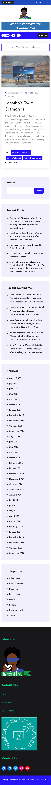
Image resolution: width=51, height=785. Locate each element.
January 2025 (15, 468)
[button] (7, 2)
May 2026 (14, 394)
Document (13, 589)
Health (12, 599)
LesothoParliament (14, 158)
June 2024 (14, 505)
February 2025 (16, 463)
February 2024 (16, 526)
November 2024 (16, 478)
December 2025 (16, 415)
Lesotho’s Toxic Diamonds (19, 106)
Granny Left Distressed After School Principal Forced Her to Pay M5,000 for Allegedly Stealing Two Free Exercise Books (26, 223)
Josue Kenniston (17, 320)
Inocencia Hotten (17, 307)
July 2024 (13, 500)
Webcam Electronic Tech (31, 780)
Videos (11, 96)
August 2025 (15, 436)
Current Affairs (16, 583)
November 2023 (16, 542)
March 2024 (14, 521)
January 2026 (15, 410)
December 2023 (16, 537)
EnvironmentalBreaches (21, 152)
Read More (10, 162)
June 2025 (14, 441)
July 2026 (13, 383)
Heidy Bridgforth (17, 332)
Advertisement (15, 578)
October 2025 (15, 425)
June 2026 (14, 388)
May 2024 (14, 510)
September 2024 (17, 489)
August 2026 (15, 378)
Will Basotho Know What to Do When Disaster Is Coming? (27, 255)
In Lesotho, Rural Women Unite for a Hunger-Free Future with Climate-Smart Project (27, 311)
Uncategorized (16, 610)
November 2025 (16, 420)
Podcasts (13, 604)
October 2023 (15, 547)
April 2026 (14, 399)
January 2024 (15, 532)
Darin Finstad (15, 345)
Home (12, 47)
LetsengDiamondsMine (33, 158)
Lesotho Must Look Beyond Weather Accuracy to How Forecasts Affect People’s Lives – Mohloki (26, 236)
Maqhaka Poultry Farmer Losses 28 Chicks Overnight (25, 246)
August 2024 (15, 494)
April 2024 (14, 516)
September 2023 (16, 553)
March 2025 (14, 457)
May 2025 (13, 447)
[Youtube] (49, 2)
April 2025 (14, 452)
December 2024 (16, 473)
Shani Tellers (15, 294)
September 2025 (16, 431)
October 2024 (15, 484)
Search (10, 182)
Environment (15, 594)
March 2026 (14, 404)
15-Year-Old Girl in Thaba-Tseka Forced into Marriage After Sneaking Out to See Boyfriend (26, 298)
